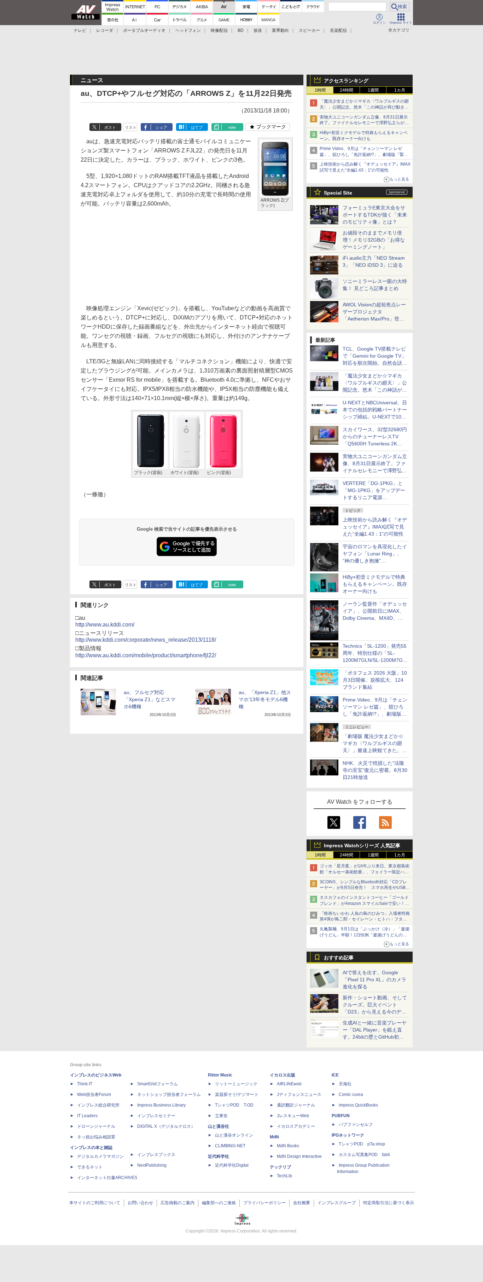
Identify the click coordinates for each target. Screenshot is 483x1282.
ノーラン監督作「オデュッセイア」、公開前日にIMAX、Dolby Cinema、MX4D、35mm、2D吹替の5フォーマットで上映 (375, 618)
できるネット (90, 1167)
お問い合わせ (140, 1202)
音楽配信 (338, 30)
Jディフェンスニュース (299, 1094)
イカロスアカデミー (296, 1126)
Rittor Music (220, 1075)
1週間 (373, 90)
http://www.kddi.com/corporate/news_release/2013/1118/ (145, 640)
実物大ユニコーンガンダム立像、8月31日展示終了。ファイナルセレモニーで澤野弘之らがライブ (364, 123)
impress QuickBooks (358, 1105)
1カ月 (399, 90)
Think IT (84, 1083)
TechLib (284, 1175)
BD (241, 30)
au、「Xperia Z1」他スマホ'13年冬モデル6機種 (265, 699)
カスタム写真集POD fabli (364, 1154)
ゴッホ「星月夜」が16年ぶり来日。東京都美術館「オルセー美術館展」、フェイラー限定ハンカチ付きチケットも (364, 872)
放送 (258, 30)
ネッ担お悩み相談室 (96, 1136)
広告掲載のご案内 (177, 1202)
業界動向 (280, 30)
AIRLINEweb (289, 1083)
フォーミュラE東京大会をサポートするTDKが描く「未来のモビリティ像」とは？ (375, 215)
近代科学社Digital (232, 1165)
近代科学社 (218, 1156)
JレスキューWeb (293, 1115)
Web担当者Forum (94, 1094)
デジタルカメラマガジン (100, 1156)
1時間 (320, 90)
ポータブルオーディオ (144, 30)
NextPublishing (152, 1165)
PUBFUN (341, 1115)
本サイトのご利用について (94, 1202)
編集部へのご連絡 (219, 1202)
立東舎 (221, 1115)
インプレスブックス (156, 1154)
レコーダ (104, 30)
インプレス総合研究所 (98, 1105)
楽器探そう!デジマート (236, 1094)
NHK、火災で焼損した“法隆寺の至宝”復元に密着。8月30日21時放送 (375, 770)
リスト (130, 127)
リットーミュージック (236, 1083)
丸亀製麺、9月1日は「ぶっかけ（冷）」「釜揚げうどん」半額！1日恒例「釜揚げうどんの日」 (364, 934)
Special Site (338, 193)
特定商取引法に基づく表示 (388, 1202)
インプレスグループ (337, 1202)
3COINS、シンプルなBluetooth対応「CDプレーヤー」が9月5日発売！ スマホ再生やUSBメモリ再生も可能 (365, 887)
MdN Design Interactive (299, 1156)
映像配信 (219, 30)
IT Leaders (87, 1115)
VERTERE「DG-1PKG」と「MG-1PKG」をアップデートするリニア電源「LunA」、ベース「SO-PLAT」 (374, 497)
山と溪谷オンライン (234, 1135)
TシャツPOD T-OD (234, 1105)
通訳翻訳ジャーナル (296, 1105)
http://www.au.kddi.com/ (104, 625)
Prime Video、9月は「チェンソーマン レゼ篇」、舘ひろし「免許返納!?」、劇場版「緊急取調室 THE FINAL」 (364, 154)
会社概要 (301, 1202)
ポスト (110, 127)
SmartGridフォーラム (157, 1083)
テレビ (80, 30)
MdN (274, 1136)
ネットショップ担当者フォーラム (169, 1094)
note (232, 127)
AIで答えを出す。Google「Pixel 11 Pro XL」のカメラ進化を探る (374, 979)
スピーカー (309, 30)
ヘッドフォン (188, 30)
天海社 (345, 1083)
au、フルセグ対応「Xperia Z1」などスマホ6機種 (149, 699)
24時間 (346, 90)
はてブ (197, 127)
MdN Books (288, 1145)
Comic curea (351, 1094)
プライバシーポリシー (264, 1202)
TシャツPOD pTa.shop (362, 1144)
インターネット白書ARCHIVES (107, 1177)
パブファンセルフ (356, 1124)
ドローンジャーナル (96, 1126)
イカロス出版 (282, 1075)
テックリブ (280, 1167)
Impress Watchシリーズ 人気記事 (362, 845)
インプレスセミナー (156, 1115)
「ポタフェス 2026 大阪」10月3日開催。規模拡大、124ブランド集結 (375, 680)
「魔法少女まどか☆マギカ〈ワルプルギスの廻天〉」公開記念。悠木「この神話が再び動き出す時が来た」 (364, 107)
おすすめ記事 (339, 957)
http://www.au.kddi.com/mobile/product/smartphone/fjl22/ (145, 655)
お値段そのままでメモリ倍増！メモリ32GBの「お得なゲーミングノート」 (374, 240)
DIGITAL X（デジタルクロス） (166, 1126)
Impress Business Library (161, 1105)
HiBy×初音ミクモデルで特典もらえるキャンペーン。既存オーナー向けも (375, 584)
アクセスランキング (346, 80)
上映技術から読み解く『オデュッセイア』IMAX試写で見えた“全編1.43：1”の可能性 (375, 527)
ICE (335, 1075)
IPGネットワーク (348, 1135)
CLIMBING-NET (230, 1145)
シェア (161, 127)
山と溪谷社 (218, 1126)
